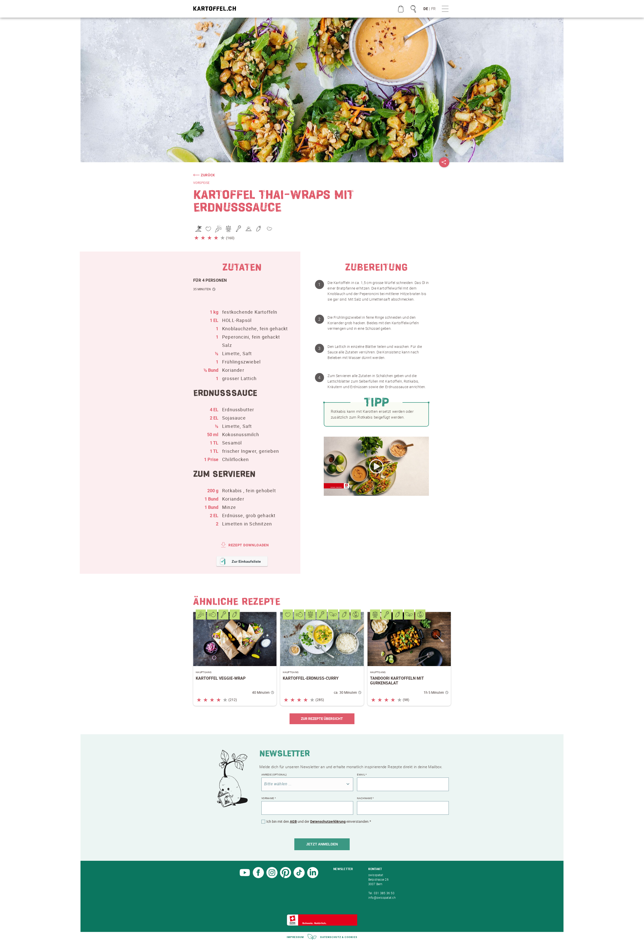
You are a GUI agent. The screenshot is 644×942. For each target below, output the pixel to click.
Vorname (268, 798)
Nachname (365, 798)
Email (362, 774)
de (425, 8)
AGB (293, 821)
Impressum (295, 937)
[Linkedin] (312, 877)
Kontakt (375, 869)
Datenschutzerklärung (328, 821)
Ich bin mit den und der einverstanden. (318, 821)
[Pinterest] (285, 877)
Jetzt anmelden (322, 844)
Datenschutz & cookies (338, 937)
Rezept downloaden (248, 545)
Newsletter (343, 869)
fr (433, 8)
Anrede (274, 774)
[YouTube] (244, 877)
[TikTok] (299, 877)
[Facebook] (258, 877)
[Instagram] (271, 877)
